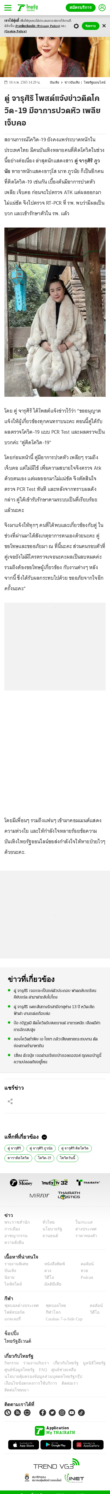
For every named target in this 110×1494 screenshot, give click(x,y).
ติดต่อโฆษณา (85, 1383)
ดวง (46, 1271)
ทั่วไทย (47, 1222)
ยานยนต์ (48, 1236)
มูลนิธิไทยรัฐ (88, 1363)
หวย (81, 1271)
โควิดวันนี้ (64, 1157)
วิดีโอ (47, 1277)
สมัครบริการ (82, 7)
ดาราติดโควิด (18, 1157)
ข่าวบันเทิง (75, 82)
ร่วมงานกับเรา (33, 1363)
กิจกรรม (11, 1363)
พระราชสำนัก (15, 1222)
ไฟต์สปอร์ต (13, 1312)
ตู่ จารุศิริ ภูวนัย (40, 1147)
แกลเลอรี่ (11, 1319)
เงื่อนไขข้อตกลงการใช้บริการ (27, 1383)
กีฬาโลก (48, 1312)
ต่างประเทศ (84, 1229)
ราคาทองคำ (84, 1236)
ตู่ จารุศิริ (14, 1147)
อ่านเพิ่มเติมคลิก (37, 26)
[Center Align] (104, 26)
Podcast (85, 1277)
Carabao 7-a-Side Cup (63, 1319)
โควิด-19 (42, 1157)
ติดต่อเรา (62, 1383)
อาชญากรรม (14, 1236)
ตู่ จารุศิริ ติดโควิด (73, 1147)
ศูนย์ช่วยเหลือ (58, 1370)
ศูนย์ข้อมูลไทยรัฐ (17, 1370)
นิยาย (8, 1277)
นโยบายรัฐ (50, 1229)
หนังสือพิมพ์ (52, 1264)
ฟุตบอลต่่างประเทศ (19, 1305)
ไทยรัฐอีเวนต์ (16, 1341)
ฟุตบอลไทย (51, 1305)
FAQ (39, 1370)
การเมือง (11, 1229)
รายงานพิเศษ (15, 1264)
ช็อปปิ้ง (10, 1333)
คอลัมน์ (84, 1264)
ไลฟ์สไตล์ (11, 1284)
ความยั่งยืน (13, 1242)
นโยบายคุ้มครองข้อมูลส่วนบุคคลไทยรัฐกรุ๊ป (39, 1376)
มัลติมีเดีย (50, 1284)
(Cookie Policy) (15, 31)
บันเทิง (58, 82)
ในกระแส (82, 1222)
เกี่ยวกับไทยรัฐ (61, 1363)
